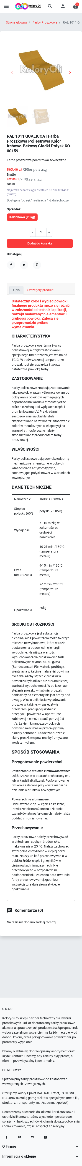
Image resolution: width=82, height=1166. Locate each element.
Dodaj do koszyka (39, 243)
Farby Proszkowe (45, 22)
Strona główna (16, 22)
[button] (50, 6)
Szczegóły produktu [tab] (41, 290)
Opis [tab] (16, 290)
